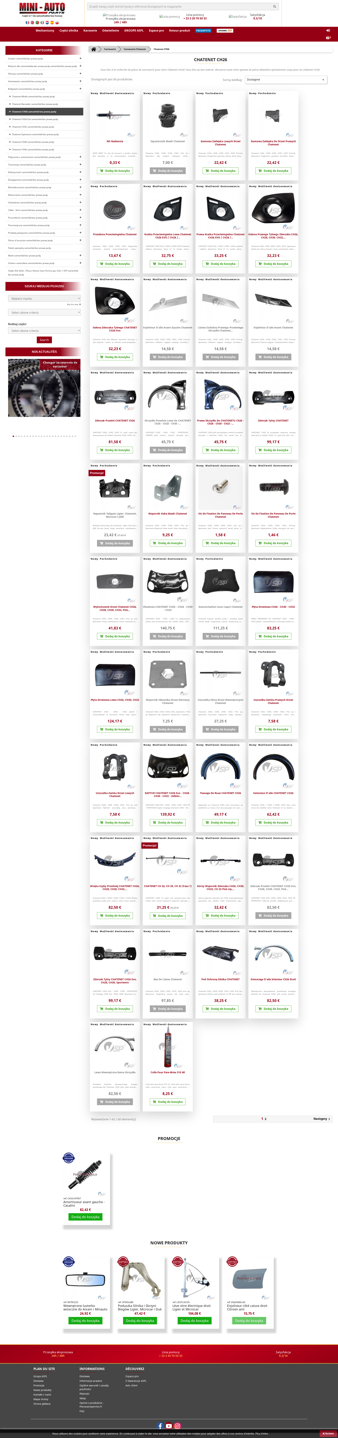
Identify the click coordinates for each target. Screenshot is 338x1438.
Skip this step (73, 304)
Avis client (131, 1385)
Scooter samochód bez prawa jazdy (25, 58)
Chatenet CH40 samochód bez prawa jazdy (32, 141)
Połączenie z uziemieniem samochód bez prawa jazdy (34, 157)
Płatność (84, 1393)
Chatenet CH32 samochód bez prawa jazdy (32, 126)
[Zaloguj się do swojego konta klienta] (328, 30)
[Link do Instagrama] (177, 1426)
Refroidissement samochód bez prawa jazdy (29, 187)
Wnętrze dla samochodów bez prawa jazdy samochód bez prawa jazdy (42, 66)
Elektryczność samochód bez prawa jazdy (28, 172)
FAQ (82, 1411)
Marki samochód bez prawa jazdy (24, 255)
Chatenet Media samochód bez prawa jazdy (33, 96)
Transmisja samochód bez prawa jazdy (27, 164)
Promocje (169, 1138)
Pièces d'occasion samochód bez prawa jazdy (30, 240)
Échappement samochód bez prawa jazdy (28, 179)
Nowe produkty (169, 1243)
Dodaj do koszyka (85, 1216)
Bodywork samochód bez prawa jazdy (26, 88)
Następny (322, 1119)
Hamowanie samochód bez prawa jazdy (27, 81)
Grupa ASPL (40, 1376)
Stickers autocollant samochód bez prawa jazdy (31, 263)
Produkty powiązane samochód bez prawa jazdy (31, 232)
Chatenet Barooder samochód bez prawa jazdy (34, 104)
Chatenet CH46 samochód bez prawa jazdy (32, 149)
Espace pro (132, 1376)
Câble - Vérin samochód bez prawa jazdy (28, 210)
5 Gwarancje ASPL (136, 1380)
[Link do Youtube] (169, 1426)
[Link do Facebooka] (160, 1426)
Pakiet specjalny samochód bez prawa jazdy (29, 248)
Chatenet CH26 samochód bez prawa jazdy (33, 111)
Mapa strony (40, 1399)
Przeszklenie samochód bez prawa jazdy (28, 217)
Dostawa (38, 1380)
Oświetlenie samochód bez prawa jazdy (27, 202)
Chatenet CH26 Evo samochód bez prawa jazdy (34, 119)
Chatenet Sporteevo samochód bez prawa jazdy (35, 134)
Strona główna (42, 1403)
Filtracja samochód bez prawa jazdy (25, 73)
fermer (329, 1433)
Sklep (83, 1398)
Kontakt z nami (42, 1394)
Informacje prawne (91, 1380)
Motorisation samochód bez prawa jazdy (28, 194)
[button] (45, 30)
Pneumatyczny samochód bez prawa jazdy (28, 225)
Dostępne (286, 80)
